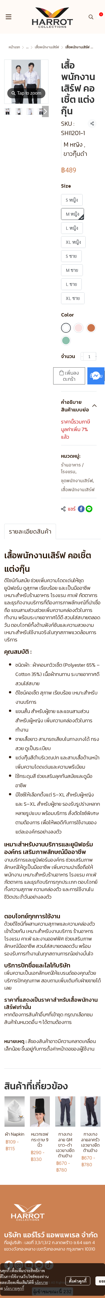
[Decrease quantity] (82, 356)
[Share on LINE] (89, 508)
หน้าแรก (14, 47)
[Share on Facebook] (81, 508)
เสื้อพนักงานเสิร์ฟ (47, 47)
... (27, 47)
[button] (91, 17)
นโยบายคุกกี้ (14, 1288)
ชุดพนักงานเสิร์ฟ (77, 481)
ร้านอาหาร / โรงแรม (72, 468)
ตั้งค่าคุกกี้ (78, 1280)
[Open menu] (8, 16)
